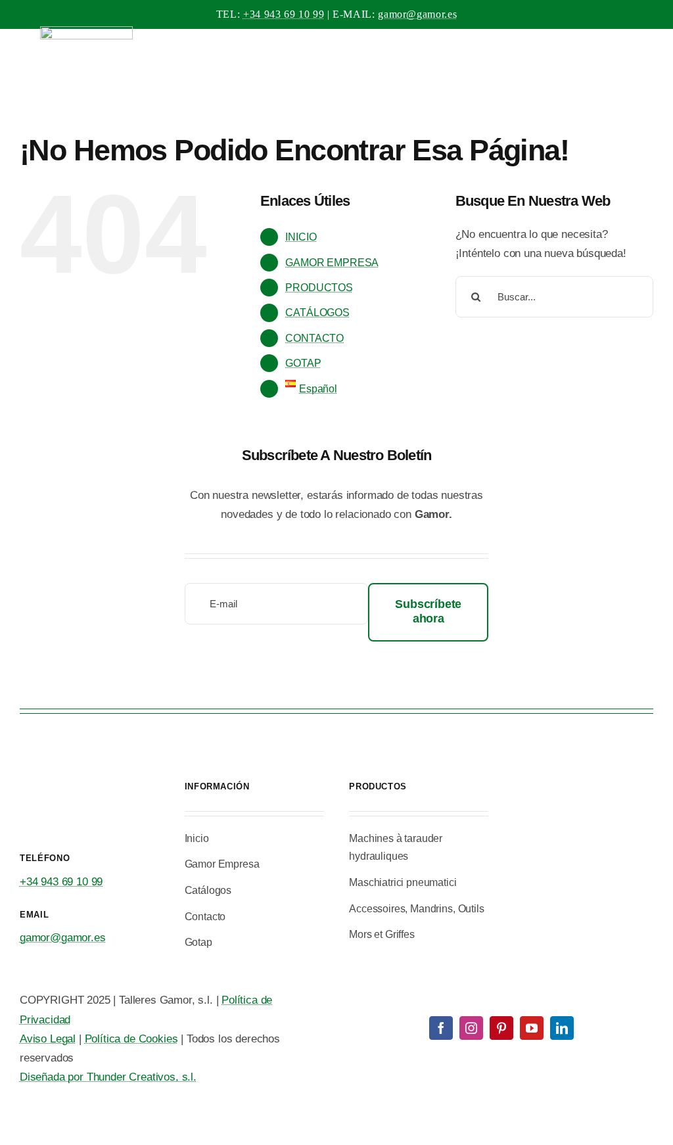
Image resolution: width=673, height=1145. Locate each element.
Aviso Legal (48, 1039)
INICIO (300, 237)
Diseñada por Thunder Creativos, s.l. (108, 1077)
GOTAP (303, 363)
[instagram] (471, 1028)
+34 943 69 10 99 (283, 14)
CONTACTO (314, 338)
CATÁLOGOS (317, 312)
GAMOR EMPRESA (332, 262)
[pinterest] (501, 1028)
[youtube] (532, 1028)
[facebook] (441, 1028)
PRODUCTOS (318, 287)
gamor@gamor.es (417, 14)
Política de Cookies (131, 1039)
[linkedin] (562, 1028)
